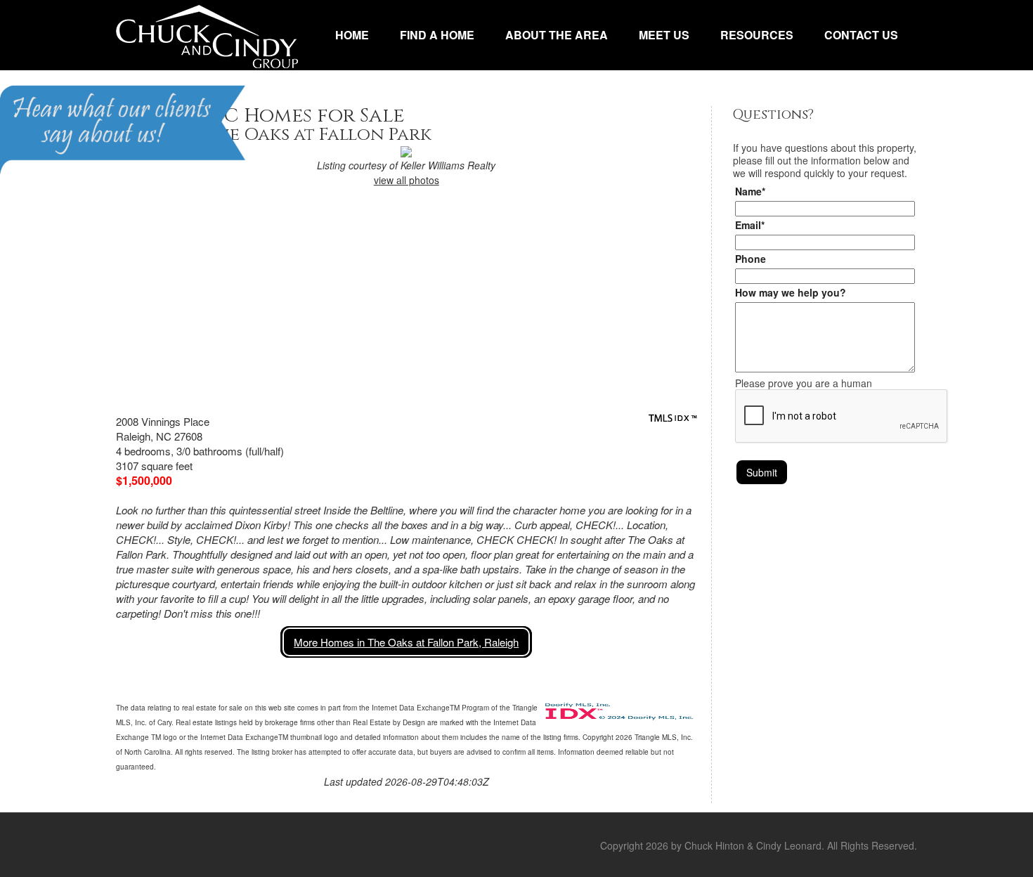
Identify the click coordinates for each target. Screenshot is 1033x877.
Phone (750, 258)
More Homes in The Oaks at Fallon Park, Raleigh (406, 642)
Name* (750, 191)
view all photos (406, 180)
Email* (750, 225)
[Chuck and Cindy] (207, 35)
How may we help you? (790, 292)
